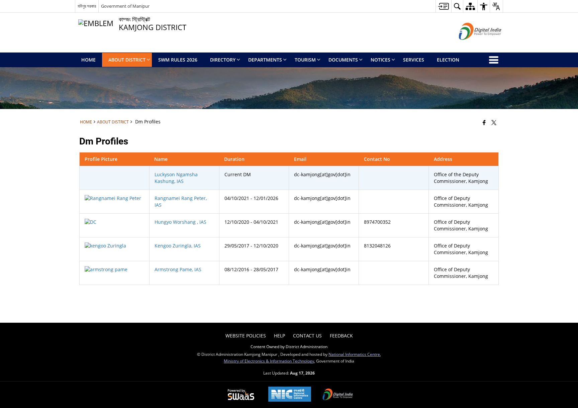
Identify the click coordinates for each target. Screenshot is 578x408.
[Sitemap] (470, 6)
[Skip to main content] (443, 6)
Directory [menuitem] (222, 60)
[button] (457, 6)
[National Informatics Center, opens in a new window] (289, 395)
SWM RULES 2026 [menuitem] (177, 60)
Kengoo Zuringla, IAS (178, 245)
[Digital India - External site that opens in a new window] (472, 45)
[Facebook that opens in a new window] (484, 122)
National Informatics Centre (354, 354)
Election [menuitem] (448, 60)
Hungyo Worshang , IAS (180, 222)
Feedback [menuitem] (341, 335)
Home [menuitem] (88, 60)
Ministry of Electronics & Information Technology (269, 361)
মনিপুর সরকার (87, 6)
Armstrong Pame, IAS (178, 269)
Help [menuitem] (279, 335)
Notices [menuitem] (380, 60)
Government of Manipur (125, 6)
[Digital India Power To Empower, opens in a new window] (337, 395)
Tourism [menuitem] (305, 60)
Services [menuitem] (413, 60)
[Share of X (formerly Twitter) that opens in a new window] (494, 122)
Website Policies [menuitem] (245, 335)
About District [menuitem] (127, 60)
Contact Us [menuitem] (307, 335)
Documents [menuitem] (343, 60)
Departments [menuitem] (265, 60)
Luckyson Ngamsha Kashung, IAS (176, 177)
